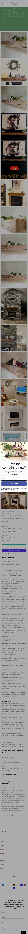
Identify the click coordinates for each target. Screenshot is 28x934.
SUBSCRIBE (14, 484)
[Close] (26, 444)
